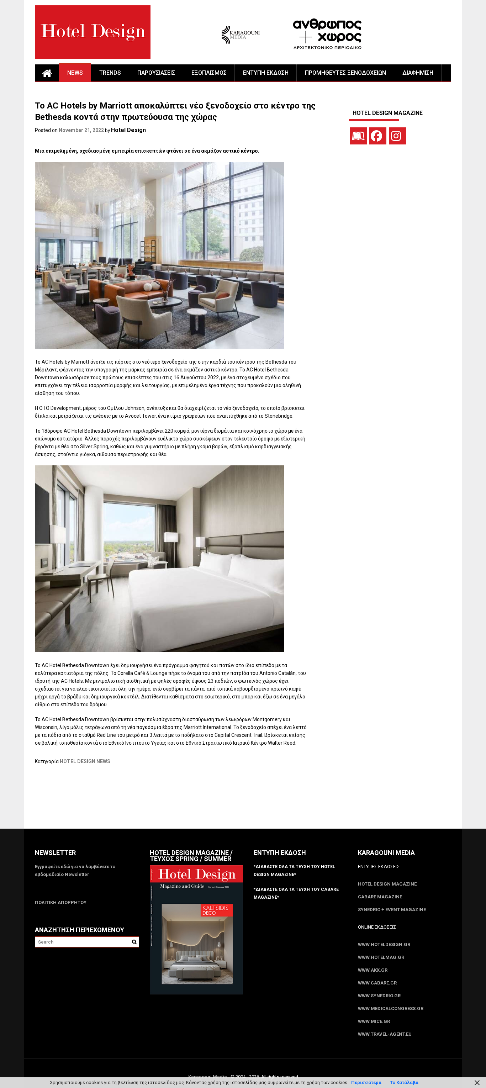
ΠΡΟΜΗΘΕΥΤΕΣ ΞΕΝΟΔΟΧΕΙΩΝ (345, 72)
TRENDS (110, 72)
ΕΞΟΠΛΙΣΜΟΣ (209, 72)
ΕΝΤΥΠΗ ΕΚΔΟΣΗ (266, 72)
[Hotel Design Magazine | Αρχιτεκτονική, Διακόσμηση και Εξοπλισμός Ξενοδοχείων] (47, 72)
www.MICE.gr (374, 1021)
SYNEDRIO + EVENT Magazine (392, 909)
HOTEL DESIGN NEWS (85, 761)
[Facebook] (377, 135)
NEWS (75, 72)
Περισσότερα (366, 1082)
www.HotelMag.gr (381, 957)
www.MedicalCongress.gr (390, 1008)
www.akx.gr (372, 970)
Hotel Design (128, 130)
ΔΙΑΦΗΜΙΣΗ (417, 72)
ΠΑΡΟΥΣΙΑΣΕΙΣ (156, 72)
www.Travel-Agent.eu (385, 1034)
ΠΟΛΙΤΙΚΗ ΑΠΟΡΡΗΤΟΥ (60, 902)
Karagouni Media (208, 1076)
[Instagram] (397, 135)
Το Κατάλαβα (404, 1082)
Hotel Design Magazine (387, 884)
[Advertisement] (164, 801)
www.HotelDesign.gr (384, 944)
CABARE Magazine (380, 896)
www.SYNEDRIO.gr (379, 995)
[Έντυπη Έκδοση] (358, 135)
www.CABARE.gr (377, 983)
